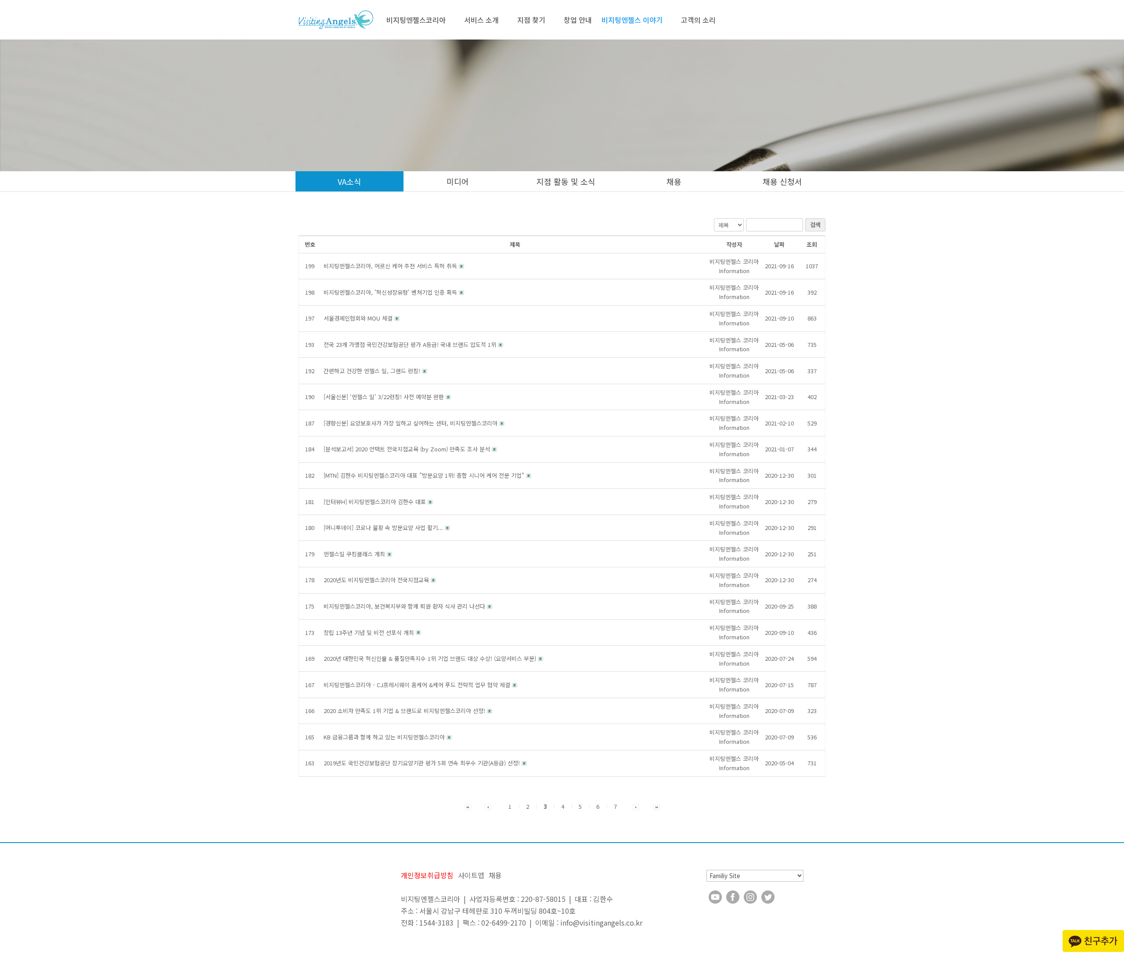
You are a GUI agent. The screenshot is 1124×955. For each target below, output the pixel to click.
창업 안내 (578, 19)
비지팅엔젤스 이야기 (632, 19)
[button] (734, 266)
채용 (673, 181)
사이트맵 (471, 875)
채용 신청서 (782, 181)
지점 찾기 (531, 19)
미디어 (458, 181)
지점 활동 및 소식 (566, 181)
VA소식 (349, 181)
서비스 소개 (481, 19)
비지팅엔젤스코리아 (416, 19)
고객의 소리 (698, 19)
